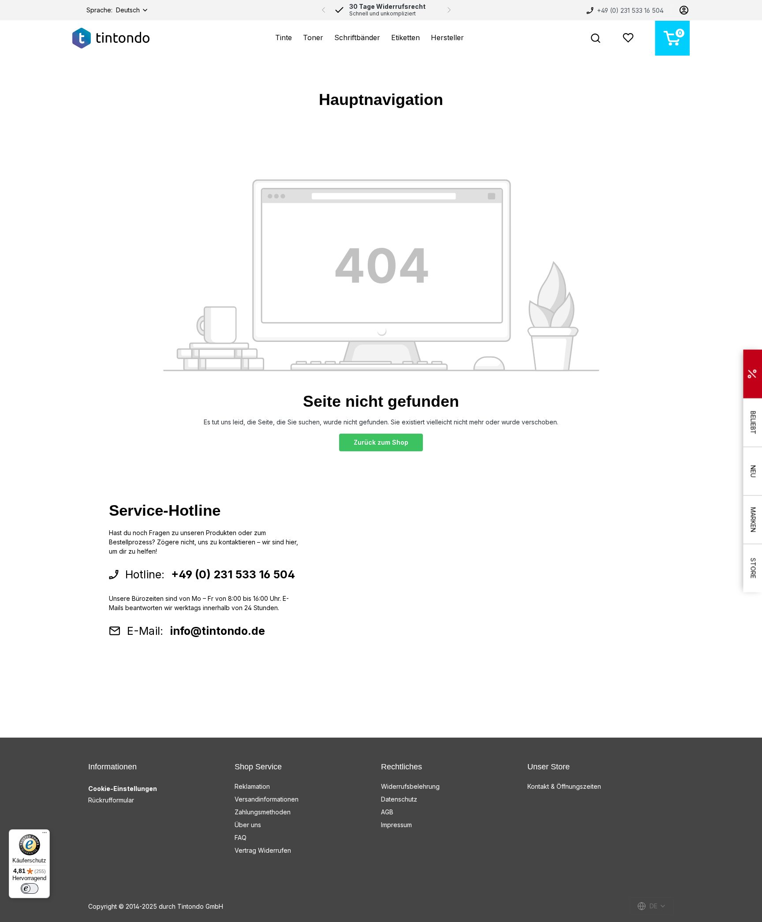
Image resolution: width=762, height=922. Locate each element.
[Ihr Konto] (684, 10)
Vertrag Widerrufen (263, 850)
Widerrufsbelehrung (410, 786)
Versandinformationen (267, 799)
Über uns (248, 824)
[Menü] (44, 834)
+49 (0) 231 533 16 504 (629, 10)
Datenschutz (399, 799)
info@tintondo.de (217, 630)
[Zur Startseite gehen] (110, 38)
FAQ (241, 837)
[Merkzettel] (628, 38)
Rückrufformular (111, 800)
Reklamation (252, 786)
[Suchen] (595, 38)
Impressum (396, 824)
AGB (387, 812)
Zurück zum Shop (381, 442)
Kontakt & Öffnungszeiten (564, 786)
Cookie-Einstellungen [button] (122, 788)
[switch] (29, 888)
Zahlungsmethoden (263, 812)
